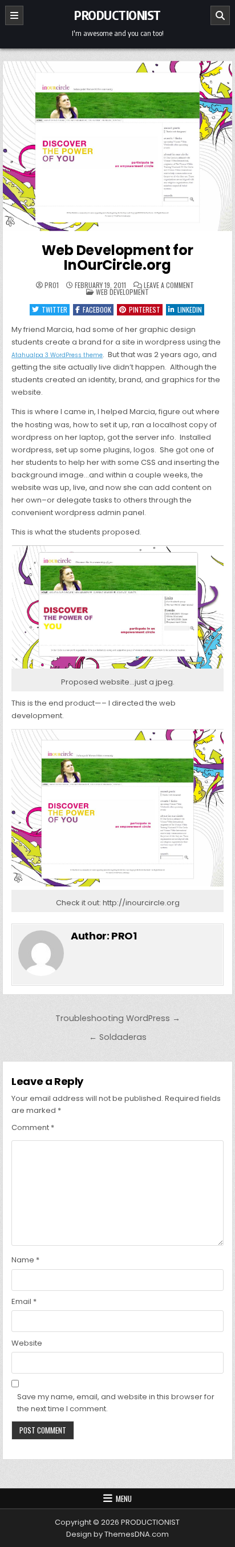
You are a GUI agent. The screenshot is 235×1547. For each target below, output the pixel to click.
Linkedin (189, 309)
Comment (32, 1127)
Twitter (54, 309)
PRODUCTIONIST (117, 15)
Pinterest (144, 309)
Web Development (122, 292)
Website (26, 1343)
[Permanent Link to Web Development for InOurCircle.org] (117, 147)
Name (25, 1259)
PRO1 (51, 285)
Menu (124, 1498)
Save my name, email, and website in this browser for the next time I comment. (115, 1402)
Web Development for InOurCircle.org (117, 257)
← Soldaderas (118, 1037)
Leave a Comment (169, 285)
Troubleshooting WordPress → (117, 1018)
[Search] (220, 15)
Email (24, 1301)
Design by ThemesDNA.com (117, 1534)
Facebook (97, 309)
